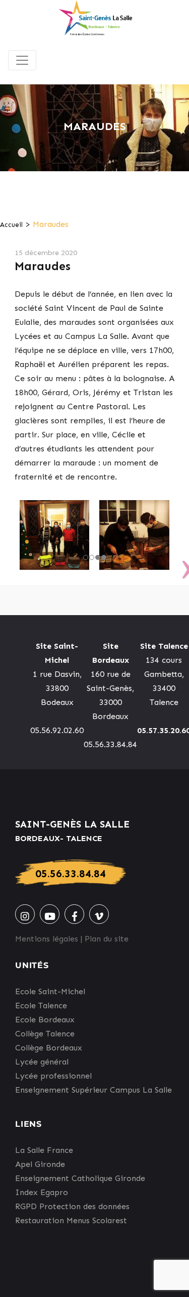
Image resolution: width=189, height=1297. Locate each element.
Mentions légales (46, 939)
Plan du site (107, 939)
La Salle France (44, 1150)
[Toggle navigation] (22, 60)
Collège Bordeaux (48, 1047)
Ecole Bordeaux (45, 1019)
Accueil (11, 224)
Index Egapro (41, 1192)
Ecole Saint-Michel (50, 991)
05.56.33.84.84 (70, 873)
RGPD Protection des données (72, 1206)
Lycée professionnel (53, 1076)
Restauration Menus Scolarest (71, 1220)
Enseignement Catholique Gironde (80, 1178)
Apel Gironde (40, 1164)
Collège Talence (45, 1033)
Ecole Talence (41, 1005)
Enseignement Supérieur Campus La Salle (93, 1090)
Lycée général (42, 1062)
